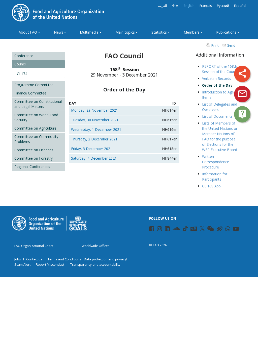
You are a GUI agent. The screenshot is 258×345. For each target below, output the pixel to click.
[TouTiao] (193, 229)
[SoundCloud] (173, 229)
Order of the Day (217, 85)
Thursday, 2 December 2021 (94, 139)
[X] (202, 228)
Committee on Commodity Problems (36, 139)
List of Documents (217, 116)
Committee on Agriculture (35, 128)
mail (242, 94)
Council (20, 64)
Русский (223, 6)
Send (231, 45)
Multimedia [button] (89, 32)
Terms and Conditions (64, 259)
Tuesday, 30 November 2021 (94, 119)
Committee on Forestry (33, 158)
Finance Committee (30, 93)
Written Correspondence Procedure (215, 161)
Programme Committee (33, 84)
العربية (162, 6)
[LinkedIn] (165, 229)
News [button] (58, 32)
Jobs (17, 259)
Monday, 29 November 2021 (94, 110)
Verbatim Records (216, 78)
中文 (175, 6)
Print (215, 45)
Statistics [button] (159, 32)
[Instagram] (157, 229)
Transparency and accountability (95, 264)
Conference (23, 55)
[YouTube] (233, 229)
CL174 (22, 73)
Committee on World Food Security (36, 117)
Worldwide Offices (96, 245)
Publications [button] (226, 32)
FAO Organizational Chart (33, 245)
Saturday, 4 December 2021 (94, 158)
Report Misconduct (50, 264)
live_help (242, 114)
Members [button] (192, 32)
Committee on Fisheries (33, 149)
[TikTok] (185, 228)
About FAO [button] (28, 32)
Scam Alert (22, 264)
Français (206, 6)
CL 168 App (211, 186)
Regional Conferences (32, 166)
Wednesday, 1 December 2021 (96, 129)
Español (240, 6)
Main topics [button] (125, 32)
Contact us (34, 259)
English (189, 6)
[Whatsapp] (225, 229)
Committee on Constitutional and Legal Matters (38, 104)
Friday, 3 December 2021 (91, 148)
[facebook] (149, 229)
